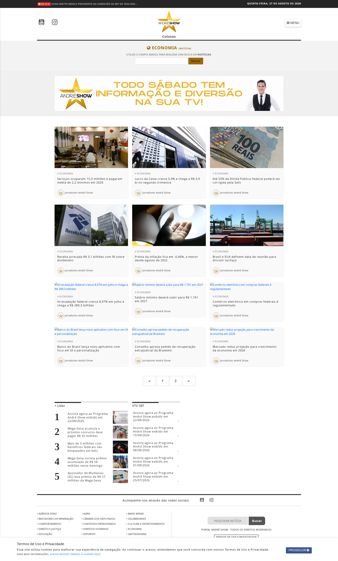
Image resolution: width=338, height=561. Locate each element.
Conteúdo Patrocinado (99, 523)
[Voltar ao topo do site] (332, 337)
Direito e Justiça (49, 529)
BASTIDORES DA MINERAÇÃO (55, 518)
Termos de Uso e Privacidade (236, 537)
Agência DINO (47, 513)
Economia (134, 529)
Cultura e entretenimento (146, 523)
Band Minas (135, 513)
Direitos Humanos (95, 529)
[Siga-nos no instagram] (54, 22)
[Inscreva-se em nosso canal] (41, 22)
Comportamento (49, 523)
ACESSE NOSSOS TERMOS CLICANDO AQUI (75, 554)
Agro (86, 513)
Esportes (89, 534)
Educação (45, 534)
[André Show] (169, 21)
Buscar (195, 61)
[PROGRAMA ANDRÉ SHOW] (169, 93)
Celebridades (136, 518)
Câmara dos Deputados (99, 518)
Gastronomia (136, 534)
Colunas (169, 36)
